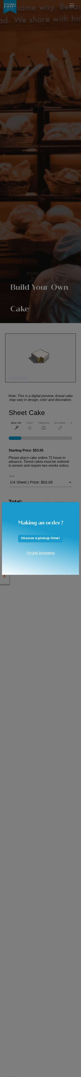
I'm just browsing (41, 553)
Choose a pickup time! (40, 538)
